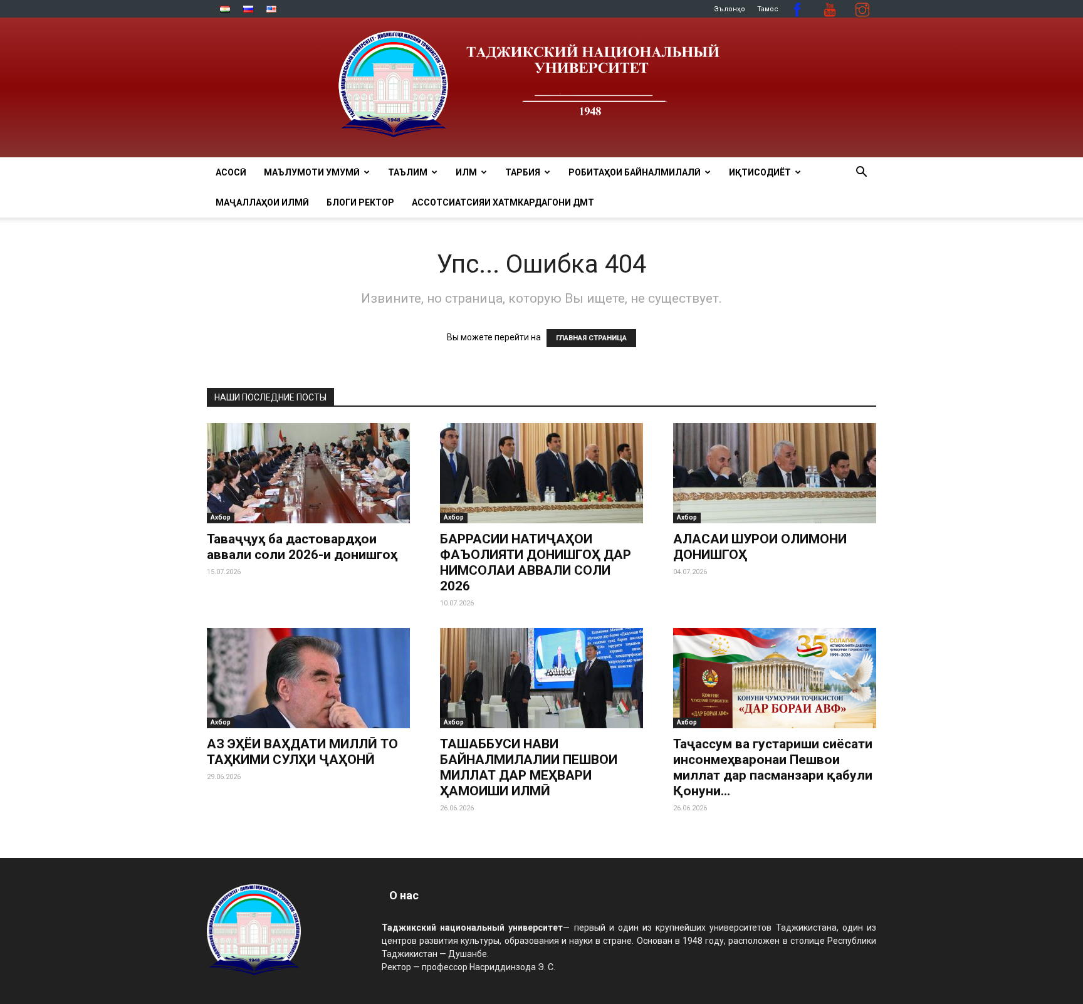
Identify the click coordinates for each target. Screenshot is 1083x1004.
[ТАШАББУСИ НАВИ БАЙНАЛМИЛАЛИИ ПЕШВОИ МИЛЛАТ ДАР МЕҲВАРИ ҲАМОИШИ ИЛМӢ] (541, 678)
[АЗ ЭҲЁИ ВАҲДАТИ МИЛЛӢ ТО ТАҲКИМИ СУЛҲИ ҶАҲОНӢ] (308, 678)
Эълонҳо (729, 9)
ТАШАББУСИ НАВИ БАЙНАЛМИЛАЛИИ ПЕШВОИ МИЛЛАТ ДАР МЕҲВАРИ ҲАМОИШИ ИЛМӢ (528, 767)
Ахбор (221, 517)
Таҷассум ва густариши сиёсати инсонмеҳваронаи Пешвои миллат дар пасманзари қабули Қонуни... (772, 767)
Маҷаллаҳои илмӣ (262, 202)
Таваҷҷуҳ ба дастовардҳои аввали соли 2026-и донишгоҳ (302, 546)
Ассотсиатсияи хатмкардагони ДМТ (503, 202)
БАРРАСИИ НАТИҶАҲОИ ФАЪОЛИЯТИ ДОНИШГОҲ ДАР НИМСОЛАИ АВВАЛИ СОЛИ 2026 (535, 562)
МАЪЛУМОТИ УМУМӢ (312, 172)
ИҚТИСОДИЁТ (760, 172)
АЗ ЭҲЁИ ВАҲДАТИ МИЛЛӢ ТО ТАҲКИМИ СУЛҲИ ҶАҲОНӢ (302, 751)
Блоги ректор (360, 202)
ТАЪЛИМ (407, 172)
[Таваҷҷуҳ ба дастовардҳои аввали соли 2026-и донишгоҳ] (308, 473)
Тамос (767, 9)
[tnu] (541, 87)
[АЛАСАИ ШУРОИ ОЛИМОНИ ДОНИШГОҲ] (774, 473)
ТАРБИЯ (522, 172)
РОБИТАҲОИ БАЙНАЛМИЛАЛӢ (634, 172)
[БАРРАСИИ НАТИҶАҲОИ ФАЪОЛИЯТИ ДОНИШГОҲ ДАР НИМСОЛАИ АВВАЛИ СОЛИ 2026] (541, 473)
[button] (861, 173)
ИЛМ (466, 172)
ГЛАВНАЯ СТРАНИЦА (591, 338)
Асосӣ (231, 172)
